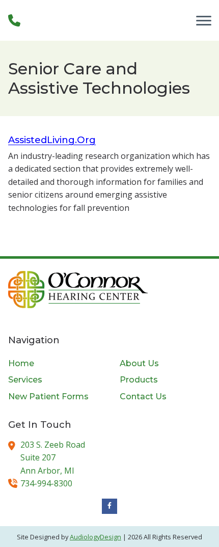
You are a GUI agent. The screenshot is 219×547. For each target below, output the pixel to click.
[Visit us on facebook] (109, 506)
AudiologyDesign (95, 536)
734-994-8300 (46, 483)
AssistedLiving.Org (52, 140)
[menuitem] (53, 363)
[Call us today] (14, 20)
